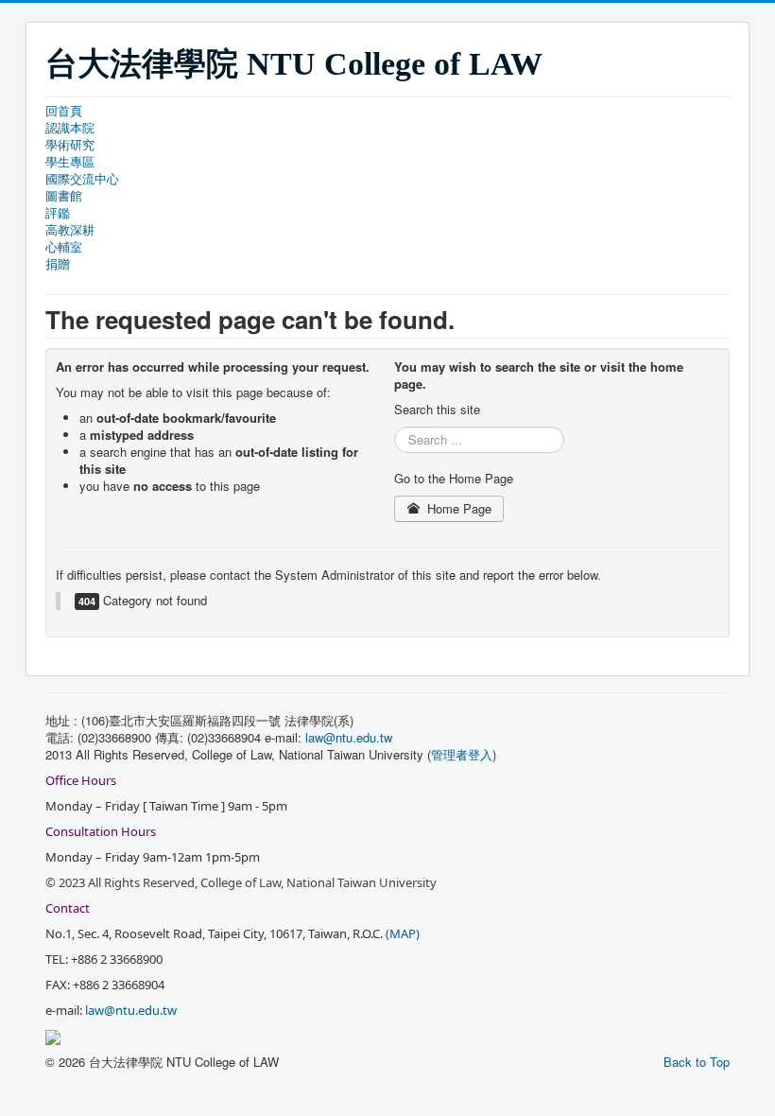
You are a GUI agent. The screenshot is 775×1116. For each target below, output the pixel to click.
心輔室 (63, 246)
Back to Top (696, 1062)
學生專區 (70, 161)
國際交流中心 (82, 178)
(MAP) (403, 933)
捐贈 (57, 263)
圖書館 (63, 195)
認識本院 (70, 127)
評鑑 (57, 212)
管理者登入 (461, 754)
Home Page (457, 508)
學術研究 (70, 144)
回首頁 (63, 110)
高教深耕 (70, 229)
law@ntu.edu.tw (350, 737)
